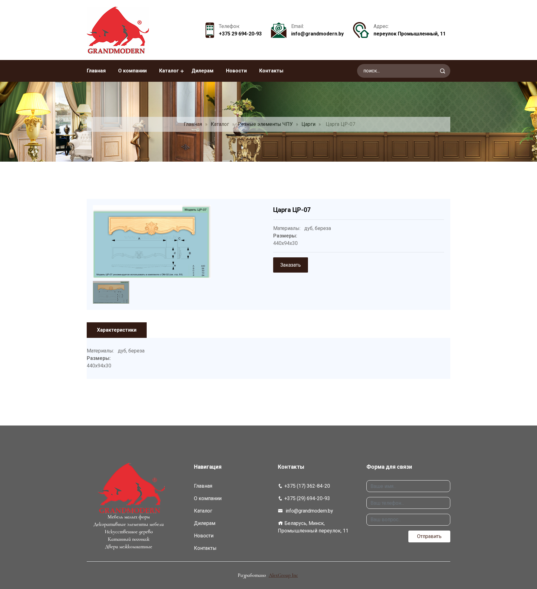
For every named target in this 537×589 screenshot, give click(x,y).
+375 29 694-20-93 (240, 34)
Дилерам (202, 71)
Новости (236, 71)
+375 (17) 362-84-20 (307, 486)
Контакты (271, 71)
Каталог (169, 71)
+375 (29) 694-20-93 (307, 498)
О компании (132, 71)
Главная (96, 71)
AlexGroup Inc (283, 575)
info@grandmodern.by (317, 34)
